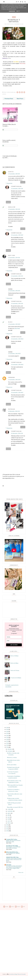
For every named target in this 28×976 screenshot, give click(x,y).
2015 (7, 745)
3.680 (7, 906)
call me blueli (17, 328)
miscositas (8, 864)
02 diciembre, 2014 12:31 (14, 411)
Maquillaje (12, 92)
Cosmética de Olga (13, 974)
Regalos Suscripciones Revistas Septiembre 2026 (13, 841)
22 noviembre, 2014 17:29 (17, 276)
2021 (7, 733)
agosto (9, 813)
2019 (7, 737)
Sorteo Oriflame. (15, 655)
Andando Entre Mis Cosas (12, 857)
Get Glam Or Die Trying (12, 845)
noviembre (10, 751)
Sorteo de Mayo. (15, 663)
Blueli (10, 322)
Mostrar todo (21, 872)
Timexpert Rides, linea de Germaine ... (9, 125)
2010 (7, 830)
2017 (7, 741)
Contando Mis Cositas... (11, 839)
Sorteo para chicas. (11, 764)
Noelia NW (11, 207)
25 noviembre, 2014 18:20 (17, 235)
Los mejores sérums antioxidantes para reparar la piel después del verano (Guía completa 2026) (14, 867)
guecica (10, 171)
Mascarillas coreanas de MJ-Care (15, 807)
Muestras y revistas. (12, 757)
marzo (9, 821)
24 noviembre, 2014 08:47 (17, 392)
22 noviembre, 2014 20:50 (14, 353)
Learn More (12, 11)
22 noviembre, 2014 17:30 (17, 303)
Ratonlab (11, 409)
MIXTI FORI (11, 255)
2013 (7, 825)
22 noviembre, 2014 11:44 (14, 257)
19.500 (18, 906)
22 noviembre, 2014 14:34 (14, 290)
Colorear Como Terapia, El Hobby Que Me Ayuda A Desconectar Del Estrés (13, 859)
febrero (9, 823)
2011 (7, 829)
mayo (8, 817)
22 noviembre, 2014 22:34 (14, 379)
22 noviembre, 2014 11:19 (14, 173)
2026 (7, 727)
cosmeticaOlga (10, 24)
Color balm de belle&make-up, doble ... (10, 156)
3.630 (12, 906)
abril (8, 819)
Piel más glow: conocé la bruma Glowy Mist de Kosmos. (13, 847)
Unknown (11, 377)
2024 (7, 729)
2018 (7, 739)
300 (24, 906)
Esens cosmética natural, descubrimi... (9, 141)
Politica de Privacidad (21, 974)
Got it (18, 11)
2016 (7, 743)
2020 (7, 735)
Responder (23, 182)
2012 (7, 827)
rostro (4, 94)
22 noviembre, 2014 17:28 (17, 188)
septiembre (10, 811)
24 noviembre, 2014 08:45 (17, 364)
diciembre (9, 749)
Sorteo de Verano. (15, 670)
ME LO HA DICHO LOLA (12, 852)
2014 (7, 747)
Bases (14, 17)
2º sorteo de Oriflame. (16, 677)
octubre (9, 809)
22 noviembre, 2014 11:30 (14, 209)
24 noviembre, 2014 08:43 (17, 339)
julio (8, 815)
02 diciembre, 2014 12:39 (17, 433)
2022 (7, 731)
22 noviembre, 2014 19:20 (14, 324)
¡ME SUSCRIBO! (14, 644)
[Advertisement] (14, 492)
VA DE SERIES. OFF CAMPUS (12, 853)
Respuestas (9, 183)
